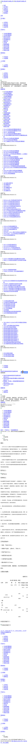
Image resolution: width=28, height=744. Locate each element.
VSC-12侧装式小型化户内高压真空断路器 (13, 141)
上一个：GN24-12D (5, 630)
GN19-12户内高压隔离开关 (10, 226)
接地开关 (5, 41)
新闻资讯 (3, 52)
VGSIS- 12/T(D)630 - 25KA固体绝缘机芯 (13, 271)
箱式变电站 (6, 48)
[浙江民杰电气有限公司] (13, 1)
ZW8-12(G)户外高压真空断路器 (11, 163)
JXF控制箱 (6, 310)
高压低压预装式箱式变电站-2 (10, 330)
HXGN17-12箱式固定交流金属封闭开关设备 (14, 289)
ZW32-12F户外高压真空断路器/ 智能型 (13, 158)
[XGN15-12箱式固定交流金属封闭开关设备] (1, 267)
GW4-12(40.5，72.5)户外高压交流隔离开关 (14, 233)
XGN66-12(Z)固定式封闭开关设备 (11, 285)
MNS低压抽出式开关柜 (9, 303)
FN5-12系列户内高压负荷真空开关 (12, 209)
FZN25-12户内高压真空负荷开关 (11, 201)
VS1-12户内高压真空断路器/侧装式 (12, 133)
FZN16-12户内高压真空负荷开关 (11, 213)
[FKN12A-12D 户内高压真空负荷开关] (1, 223)
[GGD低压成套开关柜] (1, 320)
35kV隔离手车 (7, 190)
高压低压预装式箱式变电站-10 (11, 339)
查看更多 (3, 89)
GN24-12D (6, 230)
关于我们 (3, 18)
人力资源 (3, 61)
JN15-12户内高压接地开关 (10, 244)
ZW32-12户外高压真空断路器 (10, 156)
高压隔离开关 (6, 39)
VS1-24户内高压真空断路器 (10, 139)
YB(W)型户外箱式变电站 (9, 327)
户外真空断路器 (7, 35)
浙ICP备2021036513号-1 (17, 741)
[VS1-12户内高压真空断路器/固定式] (1, 148)
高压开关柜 (6, 45)
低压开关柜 (6, 47)
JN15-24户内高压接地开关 (10, 246)
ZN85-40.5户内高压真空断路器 (11, 138)
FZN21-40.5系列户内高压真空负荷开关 (13, 212)
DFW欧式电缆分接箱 (8, 354)
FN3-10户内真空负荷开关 (9, 207)
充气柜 (5, 42)
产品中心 (3, 29)
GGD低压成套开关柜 (8, 300)
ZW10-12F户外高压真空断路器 (11, 164)
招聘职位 (5, 66)
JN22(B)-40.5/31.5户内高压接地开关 (12, 249)
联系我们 (3, 69)
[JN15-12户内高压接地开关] (1, 256)
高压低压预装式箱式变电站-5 (10, 334)
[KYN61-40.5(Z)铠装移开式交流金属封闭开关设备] (1, 298)
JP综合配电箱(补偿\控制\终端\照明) (12, 311)
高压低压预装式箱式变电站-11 (11, 340)
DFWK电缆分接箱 (8, 353)
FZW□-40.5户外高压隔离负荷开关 (11, 216)
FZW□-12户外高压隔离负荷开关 (11, 215)
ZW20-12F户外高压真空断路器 (11, 161)
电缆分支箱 (6, 50)
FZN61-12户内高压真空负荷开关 (11, 203)
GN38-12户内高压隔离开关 (10, 229)
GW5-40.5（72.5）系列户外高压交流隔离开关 (14, 232)
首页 (2, 15)
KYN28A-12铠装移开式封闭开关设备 (12, 283)
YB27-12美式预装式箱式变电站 (11, 325)
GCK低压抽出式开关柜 (9, 305)
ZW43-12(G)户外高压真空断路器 (11, 160)
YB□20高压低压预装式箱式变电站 (12, 342)
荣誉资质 (5, 25)
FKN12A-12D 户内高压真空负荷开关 (12, 200)
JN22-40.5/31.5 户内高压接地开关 (11, 247)
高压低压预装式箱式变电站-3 (10, 331)
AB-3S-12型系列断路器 (9, 173)
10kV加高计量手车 (8, 183)
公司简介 (5, 22)
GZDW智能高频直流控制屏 (10, 313)
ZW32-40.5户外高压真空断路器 (11, 150)
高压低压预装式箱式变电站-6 (10, 336)
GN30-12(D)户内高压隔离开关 (11, 227)
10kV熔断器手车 (7, 187)
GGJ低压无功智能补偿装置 (10, 302)
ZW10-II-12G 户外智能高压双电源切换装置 (14, 166)
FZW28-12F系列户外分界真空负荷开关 (13, 172)
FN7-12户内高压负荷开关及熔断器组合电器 (14, 210)
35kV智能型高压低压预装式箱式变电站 (13, 343)
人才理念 (5, 65)
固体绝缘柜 (6, 44)
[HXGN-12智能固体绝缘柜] (1, 278)
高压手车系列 (6, 36)
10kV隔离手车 (7, 184)
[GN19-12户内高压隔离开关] (1, 242)
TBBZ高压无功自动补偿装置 (10, 291)
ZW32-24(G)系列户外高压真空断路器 (12, 170)
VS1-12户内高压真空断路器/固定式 (12, 129)
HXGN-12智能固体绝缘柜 (9, 269)
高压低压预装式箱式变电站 (10, 328)
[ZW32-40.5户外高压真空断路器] (1, 180)
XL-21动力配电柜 (7, 308)
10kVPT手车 (6, 186)
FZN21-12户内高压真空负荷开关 (11, 204)
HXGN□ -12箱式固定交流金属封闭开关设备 (14, 288)
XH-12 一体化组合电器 (9, 132)
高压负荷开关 (6, 38)
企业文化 (5, 23)
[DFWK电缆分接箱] (1, 363)
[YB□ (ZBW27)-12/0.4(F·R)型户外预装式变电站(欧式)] (1, 350)
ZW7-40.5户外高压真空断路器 (11, 152)
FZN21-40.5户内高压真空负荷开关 (12, 206)
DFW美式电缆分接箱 (8, 356)
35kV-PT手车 (6, 189)
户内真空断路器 (7, 33)
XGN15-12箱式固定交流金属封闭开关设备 (14, 258)
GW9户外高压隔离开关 (9, 235)
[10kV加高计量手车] (1, 197)
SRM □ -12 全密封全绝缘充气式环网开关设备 (14, 260)
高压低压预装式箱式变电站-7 (10, 337)
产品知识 (5, 56)
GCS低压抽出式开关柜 (9, 306)
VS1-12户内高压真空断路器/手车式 (12, 130)
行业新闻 (5, 58)
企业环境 (5, 27)
